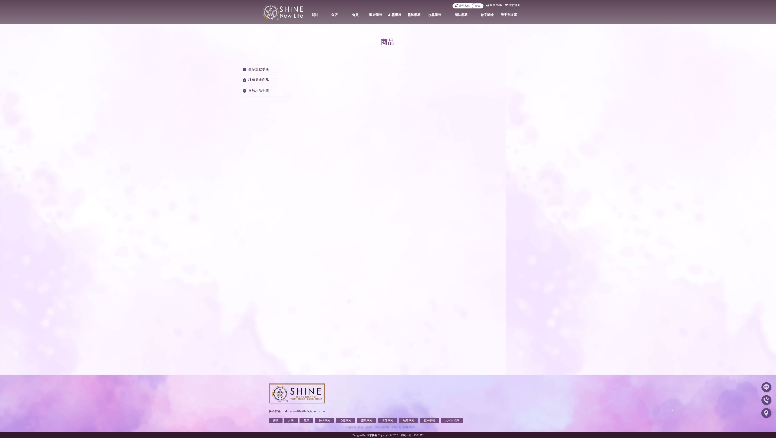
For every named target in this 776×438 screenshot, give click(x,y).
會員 (306, 420)
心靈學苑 (345, 420)
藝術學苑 (324, 420)
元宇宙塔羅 (452, 420)
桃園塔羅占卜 (410, 427)
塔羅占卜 (396, 427)
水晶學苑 (387, 420)
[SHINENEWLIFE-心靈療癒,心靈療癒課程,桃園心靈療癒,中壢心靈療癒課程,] (279, 11)
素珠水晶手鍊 (258, 90)
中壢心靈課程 (382, 427)
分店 (291, 420)
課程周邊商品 (258, 80)
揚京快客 (372, 435)
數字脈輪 (429, 420)
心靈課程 (351, 427)
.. (399, 435)
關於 (275, 420)
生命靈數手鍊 (258, 69)
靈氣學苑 (366, 420)
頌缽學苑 (408, 420)
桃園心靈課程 (365, 427)
